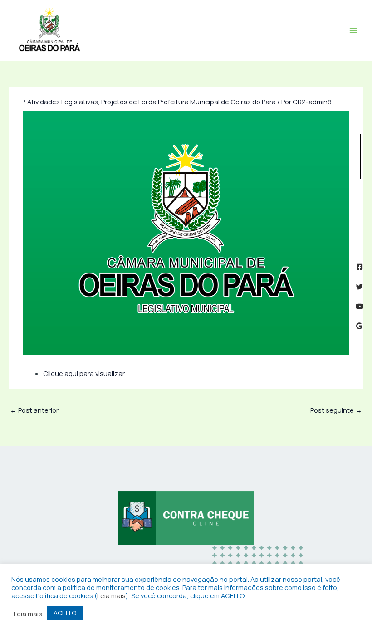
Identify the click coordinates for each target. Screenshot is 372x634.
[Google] (359, 325)
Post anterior (34, 410)
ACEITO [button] (65, 613)
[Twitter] (359, 286)
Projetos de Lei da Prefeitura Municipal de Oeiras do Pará (188, 101)
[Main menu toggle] (353, 30)
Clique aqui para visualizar (84, 373)
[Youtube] (359, 306)
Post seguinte (336, 410)
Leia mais (111, 595)
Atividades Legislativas (62, 101)
